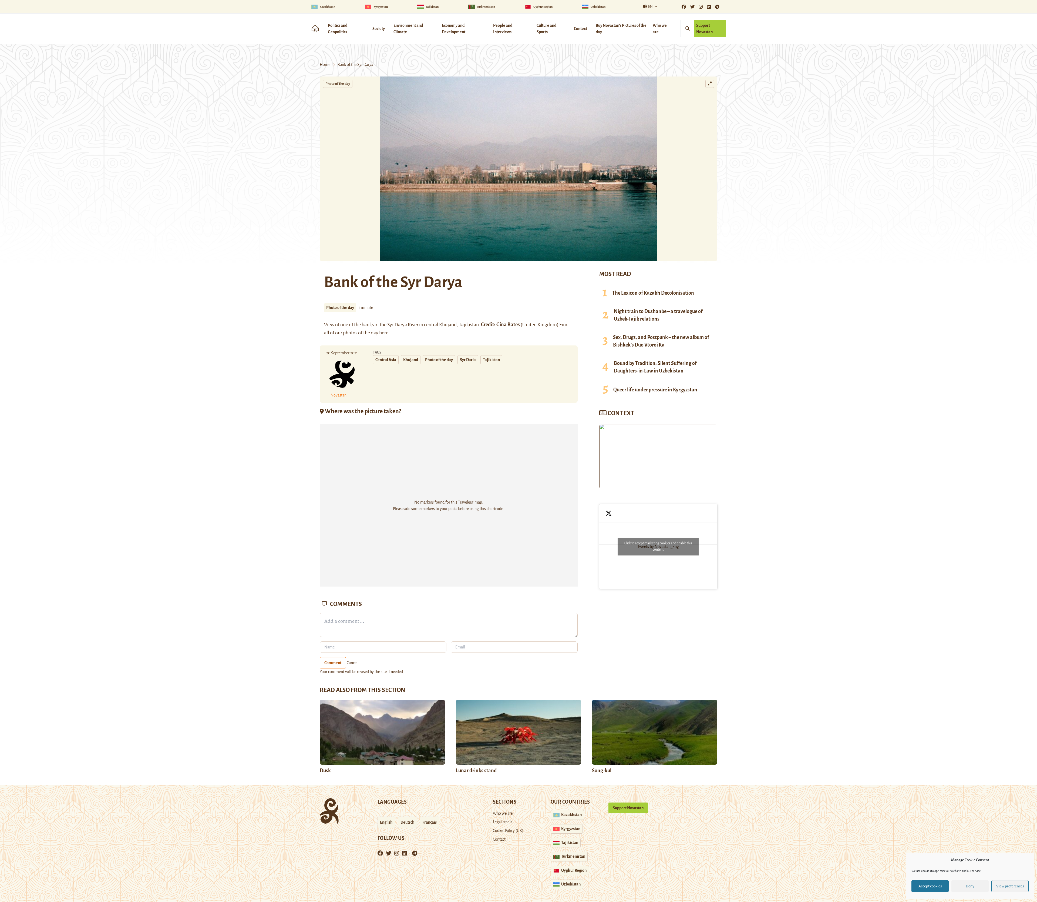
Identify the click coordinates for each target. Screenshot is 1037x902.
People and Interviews (502, 28)
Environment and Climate (408, 28)
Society (378, 28)
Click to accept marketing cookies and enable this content (658, 546)
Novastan (338, 395)
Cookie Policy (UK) (508, 830)
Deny (970, 886)
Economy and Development (453, 28)
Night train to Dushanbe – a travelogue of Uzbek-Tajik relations (658, 315)
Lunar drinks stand (476, 770)
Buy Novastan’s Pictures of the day (621, 28)
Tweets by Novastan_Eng (658, 546)
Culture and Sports (546, 28)
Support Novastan (704, 28)
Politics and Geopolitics (337, 28)
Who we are (660, 28)
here (383, 332)
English (386, 822)
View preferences (1010, 886)
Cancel (352, 663)
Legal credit (502, 822)
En (650, 7)
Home (325, 64)
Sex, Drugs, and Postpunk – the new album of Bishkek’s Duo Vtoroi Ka (661, 341)
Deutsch (407, 822)
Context (580, 28)
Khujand (448, 324)
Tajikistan (491, 360)
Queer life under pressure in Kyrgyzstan (655, 389)
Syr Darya (397, 324)
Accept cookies (930, 886)
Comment (332, 663)
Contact (499, 839)
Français (429, 822)
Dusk (325, 770)
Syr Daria (468, 360)
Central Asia (385, 360)
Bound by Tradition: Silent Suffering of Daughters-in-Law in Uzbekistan (655, 367)
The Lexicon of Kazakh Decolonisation (653, 293)
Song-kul (601, 770)
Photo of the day (337, 84)
